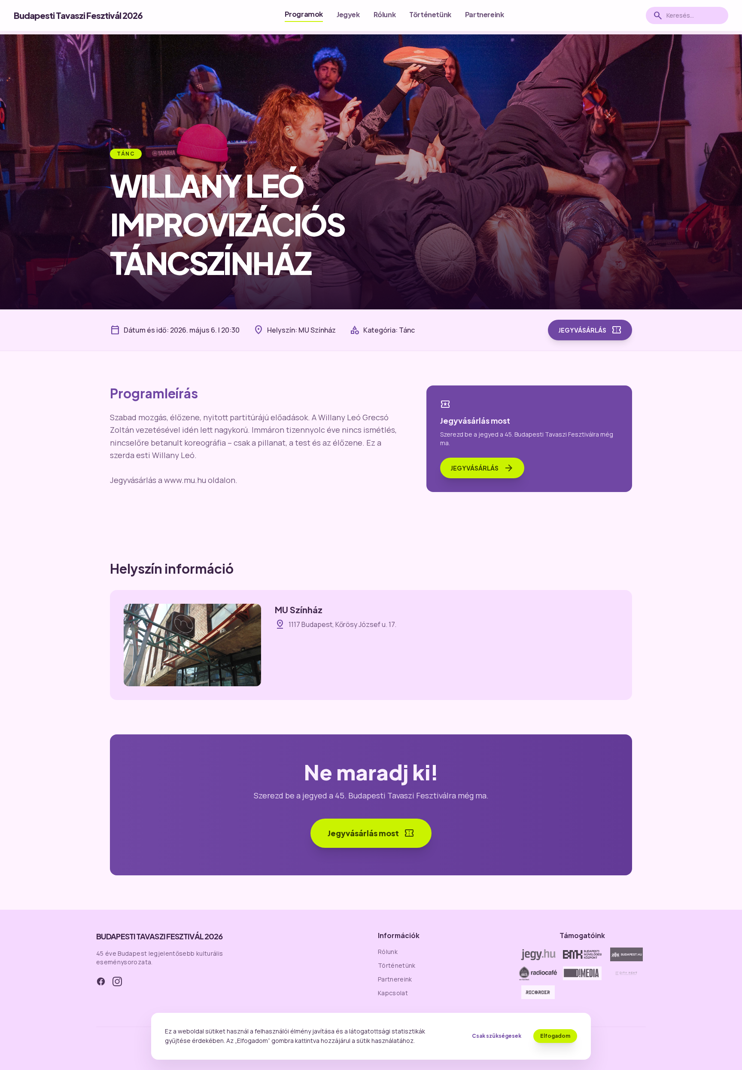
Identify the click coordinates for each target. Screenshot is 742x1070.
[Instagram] (117, 981)
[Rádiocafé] (538, 973)
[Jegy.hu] (538, 954)
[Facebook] (101, 981)
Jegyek (348, 14)
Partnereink (484, 14)
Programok (304, 13)
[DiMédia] (582, 973)
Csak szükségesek (496, 1036)
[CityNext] (626, 973)
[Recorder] (538, 992)
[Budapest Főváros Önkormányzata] (626, 954)
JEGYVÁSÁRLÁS (590, 330)
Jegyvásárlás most (371, 833)
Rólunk (385, 14)
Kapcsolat (393, 993)
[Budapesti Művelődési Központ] (582, 954)
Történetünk (430, 14)
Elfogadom (555, 1036)
